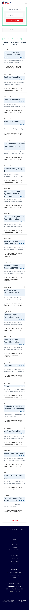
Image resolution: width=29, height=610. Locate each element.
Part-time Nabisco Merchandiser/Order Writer (12, 54)
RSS (22, 529)
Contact (14, 542)
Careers (14, 547)
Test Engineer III (10, 366)
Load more (14, 520)
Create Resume (14, 575)
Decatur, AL (15, 39)
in (14, 529)
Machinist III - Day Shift (13, 453)
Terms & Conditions (14, 549)
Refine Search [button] (14, 30)
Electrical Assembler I (12, 77)
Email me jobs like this (14, 9)
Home (14, 539)
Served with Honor (8, 601)
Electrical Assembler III (13, 121)
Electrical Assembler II (13, 99)
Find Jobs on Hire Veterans (14, 572)
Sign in (14, 563)
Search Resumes (14, 561)
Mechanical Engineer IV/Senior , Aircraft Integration (12, 193)
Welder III (8, 386)
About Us (14, 544)
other (5, 39)
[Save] (24, 50)
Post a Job (15, 558)
